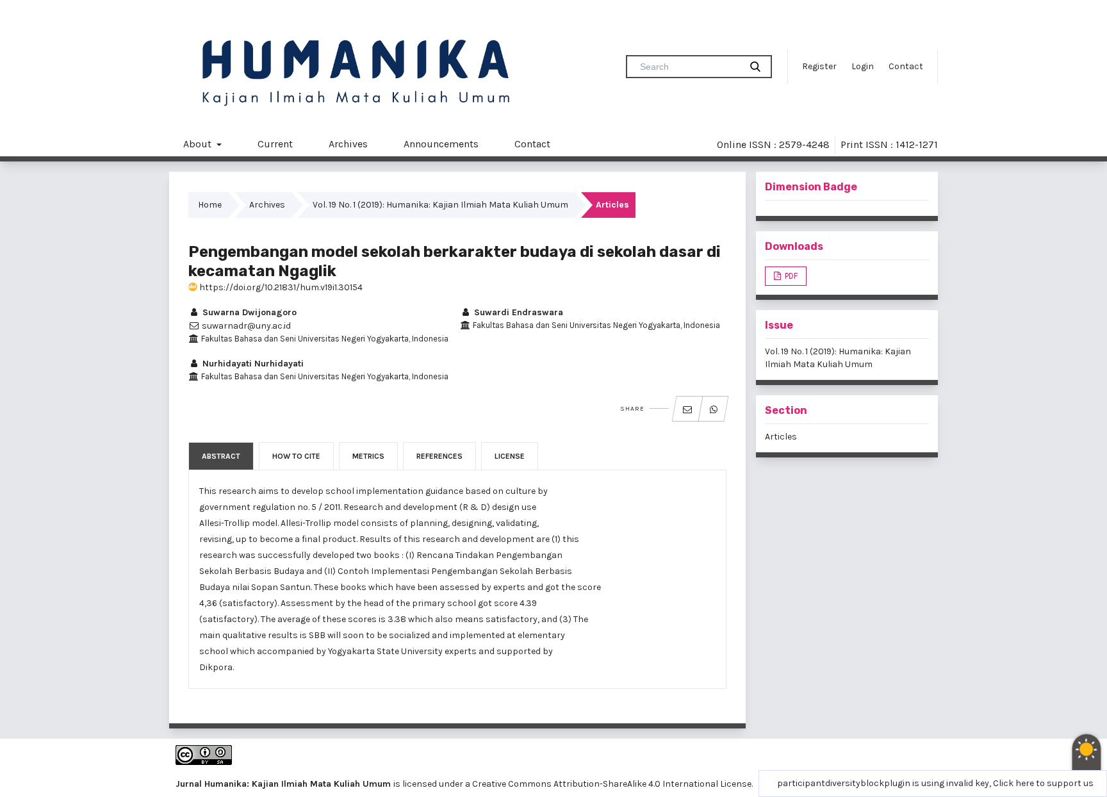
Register (819, 66)
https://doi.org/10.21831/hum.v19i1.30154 (280, 287)
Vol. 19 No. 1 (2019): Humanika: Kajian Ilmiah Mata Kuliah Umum (440, 204)
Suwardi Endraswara (517, 312)
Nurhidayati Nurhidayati (252, 363)
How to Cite (296, 456)
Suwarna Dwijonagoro (248, 312)
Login (862, 66)
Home (210, 204)
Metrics (368, 456)
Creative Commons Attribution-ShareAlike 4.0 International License (611, 783)
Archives (348, 144)
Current (275, 144)
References (439, 456)
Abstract (221, 456)
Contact (906, 66)
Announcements (441, 144)
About (198, 144)
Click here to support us (1043, 783)
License (510, 456)
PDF (790, 276)
